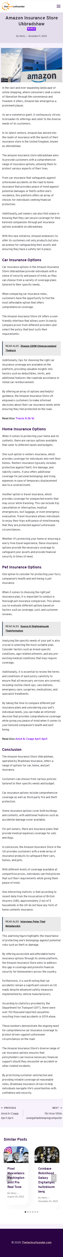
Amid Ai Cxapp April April (31, 739)
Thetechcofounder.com (37, 1242)
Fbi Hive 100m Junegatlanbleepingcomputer (44, 1113)
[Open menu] (58, 6)
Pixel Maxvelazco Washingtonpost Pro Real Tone (15, 1178)
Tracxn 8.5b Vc (24, 418)
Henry (22, 36)
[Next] (54, 1178)
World (31, 29)
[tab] (25, 1212)
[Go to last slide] (9, 1178)
